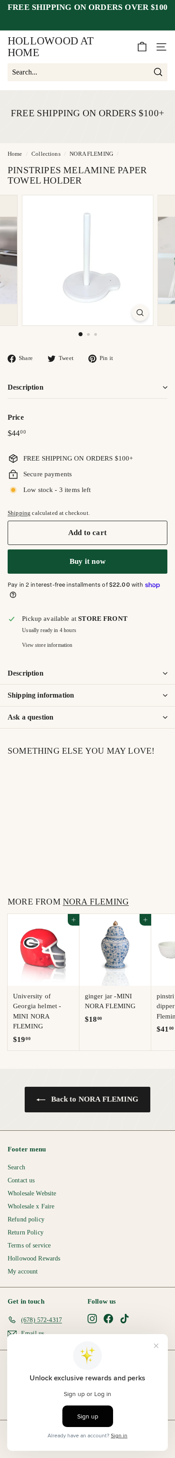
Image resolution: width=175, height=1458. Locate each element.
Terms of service (29, 1245)
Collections (46, 154)
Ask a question (30, 717)
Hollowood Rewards (34, 1258)
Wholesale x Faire (31, 1206)
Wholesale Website (32, 1193)
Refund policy (26, 1219)
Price (16, 417)
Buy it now (87, 561)
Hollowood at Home (51, 46)
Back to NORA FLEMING (93, 1099)
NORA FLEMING (91, 154)
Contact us (21, 1180)
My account (23, 1271)
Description (26, 387)
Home (15, 154)
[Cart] (142, 47)
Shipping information (41, 695)
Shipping (19, 513)
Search (16, 1167)
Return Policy (26, 1232)
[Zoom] (139, 312)
